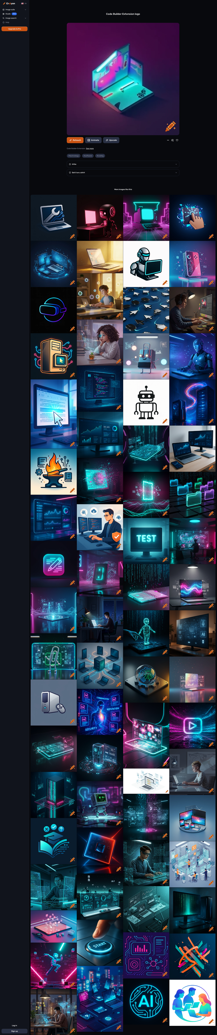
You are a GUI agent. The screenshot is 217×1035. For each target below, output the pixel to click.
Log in (14, 1025)
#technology (73, 156)
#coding (100, 156)
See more (90, 148)
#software (88, 156)
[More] (168, 140)
